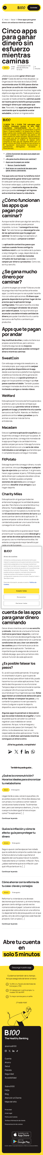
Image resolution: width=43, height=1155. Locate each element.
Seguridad (9, 1074)
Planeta (8, 1070)
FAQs (7, 1090)
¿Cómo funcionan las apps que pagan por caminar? (23, 155)
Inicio (6, 19)
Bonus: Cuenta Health (17, 165)
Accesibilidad (10, 1077)
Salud (13, 19)
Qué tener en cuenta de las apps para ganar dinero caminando (21, 169)
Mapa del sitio (11, 1101)
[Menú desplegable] (5, 8)
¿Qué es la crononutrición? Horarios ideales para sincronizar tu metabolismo (21, 779)
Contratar (33, 8)
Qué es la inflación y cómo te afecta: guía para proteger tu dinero (18, 832)
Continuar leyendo (9, 818)
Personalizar (21, 597)
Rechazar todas (21, 603)
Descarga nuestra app (21, 967)
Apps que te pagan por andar (18, 162)
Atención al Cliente (13, 1097)
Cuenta (8, 1058)
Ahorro (6, 843)
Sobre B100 (10, 1086)
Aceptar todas (21, 591)
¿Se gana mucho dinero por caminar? (21, 159)
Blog (7, 1094)
